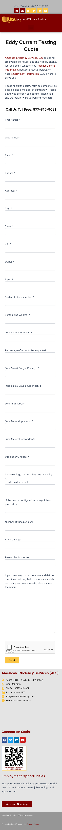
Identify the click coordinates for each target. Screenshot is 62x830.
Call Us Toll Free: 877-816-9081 (31, 109)
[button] (31, 27)
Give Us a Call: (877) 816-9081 (31, 6)
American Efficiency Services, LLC (24, 57)
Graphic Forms (33, 824)
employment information (25, 73)
